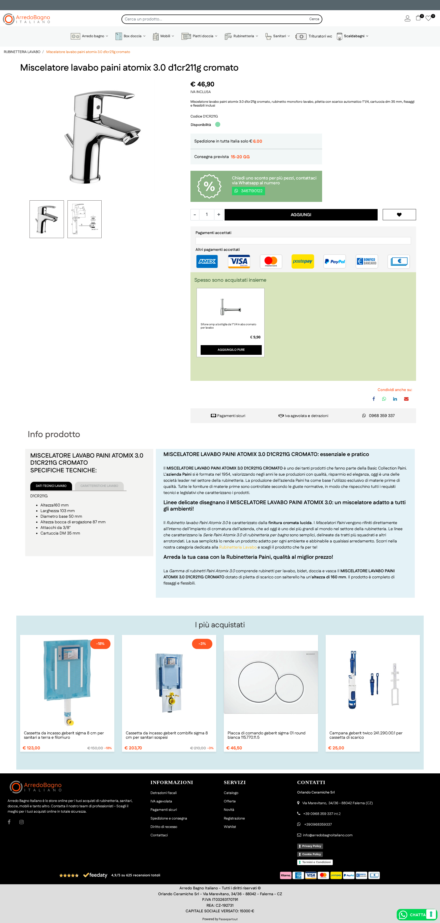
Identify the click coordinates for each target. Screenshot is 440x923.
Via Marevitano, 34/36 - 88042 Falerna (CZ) (337, 803)
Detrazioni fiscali (163, 793)
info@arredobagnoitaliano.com (328, 835)
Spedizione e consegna (168, 818)
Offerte (230, 801)
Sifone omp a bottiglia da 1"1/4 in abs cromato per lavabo (228, 326)
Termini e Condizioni (316, 862)
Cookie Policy (311, 854)
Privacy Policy (311, 846)
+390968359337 (318, 824)
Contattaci (159, 835)
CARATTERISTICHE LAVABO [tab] (99, 486)
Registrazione (234, 818)
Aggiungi (301, 215)
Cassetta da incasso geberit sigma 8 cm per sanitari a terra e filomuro (64, 735)
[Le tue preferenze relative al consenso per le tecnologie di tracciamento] (431, 914)
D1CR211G (210, 116)
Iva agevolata (296, 416)
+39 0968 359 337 (318, 813)
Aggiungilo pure (231, 350)
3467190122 (251, 191)
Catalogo (231, 793)
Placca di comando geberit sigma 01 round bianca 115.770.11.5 (267, 735)
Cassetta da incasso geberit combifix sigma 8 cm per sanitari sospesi (167, 735)
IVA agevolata (161, 801)
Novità (229, 809)
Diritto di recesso (163, 826)
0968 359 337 (382, 416)
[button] (314, 19)
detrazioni (319, 416)
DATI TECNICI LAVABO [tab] (51, 486)
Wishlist (230, 826)
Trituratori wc (319, 36)
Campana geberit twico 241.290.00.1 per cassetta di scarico (366, 735)
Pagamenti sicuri (231, 416)
